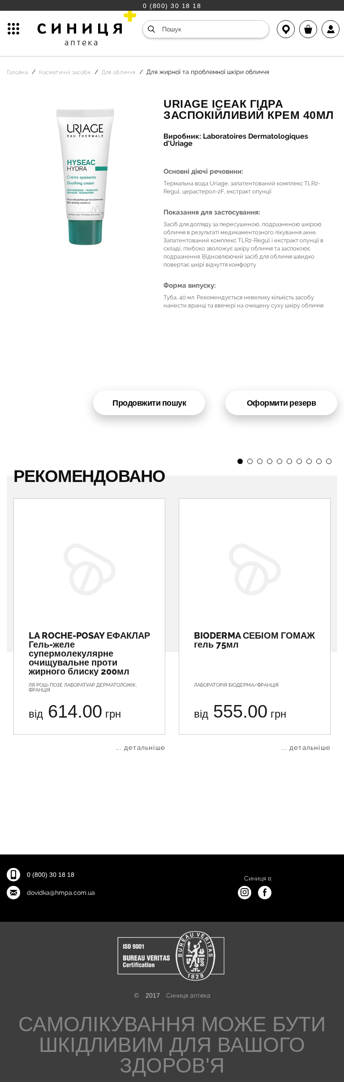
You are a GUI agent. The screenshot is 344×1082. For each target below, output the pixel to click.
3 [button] (259, 461)
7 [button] (299, 461)
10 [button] (328, 461)
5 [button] (279, 461)
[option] (89, 624)
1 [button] (240, 461)
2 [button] (250, 461)
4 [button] (269, 461)
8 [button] (309, 461)
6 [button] (289, 461)
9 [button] (319, 461)
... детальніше (140, 748)
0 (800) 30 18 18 (172, 5)
